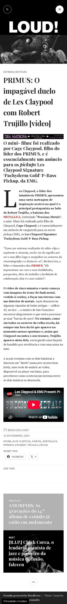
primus (9, 444)
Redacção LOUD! (18, 430)
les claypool (22, 441)
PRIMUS (37, 266)
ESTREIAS (8, 71)
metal (38, 441)
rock (44, 444)
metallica (50, 441)
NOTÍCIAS (21, 71)
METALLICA (12, 217)
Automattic (33, 599)
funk (8, 441)
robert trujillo (27, 444)
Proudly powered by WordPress (22, 595)
